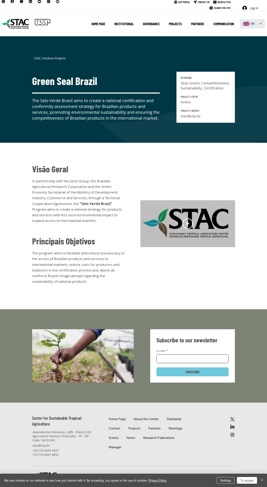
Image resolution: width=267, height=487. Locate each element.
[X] (232, 419)
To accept (247, 480)
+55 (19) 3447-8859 (46, 455)
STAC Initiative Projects (50, 58)
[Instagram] (232, 434)
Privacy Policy (158, 480)
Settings (225, 480)
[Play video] (188, 223)
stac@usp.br (191, 116)
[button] (124, 23)
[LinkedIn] (232, 426)
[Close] (261, 480)
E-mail (162, 351)
